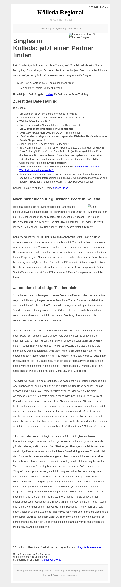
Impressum (72, 575)
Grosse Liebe (60, 188)
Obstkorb (44, 28)
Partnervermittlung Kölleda (37, 570)
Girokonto (58, 570)
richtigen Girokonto (50, 559)
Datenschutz (58, 575)
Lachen (47, 575)
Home (20, 570)
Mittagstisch (58, 28)
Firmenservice (87, 570)
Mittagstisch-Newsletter (88, 547)
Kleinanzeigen (71, 570)
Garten (99, 570)
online (49, 94)
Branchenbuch (74, 28)
